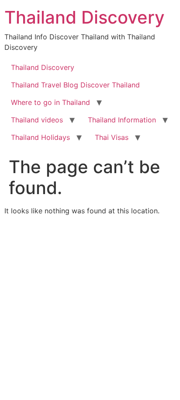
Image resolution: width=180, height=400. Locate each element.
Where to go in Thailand (50, 102)
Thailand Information (122, 119)
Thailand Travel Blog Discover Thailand (75, 84)
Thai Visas (111, 137)
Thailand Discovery (84, 17)
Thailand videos (37, 119)
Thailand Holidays (40, 137)
